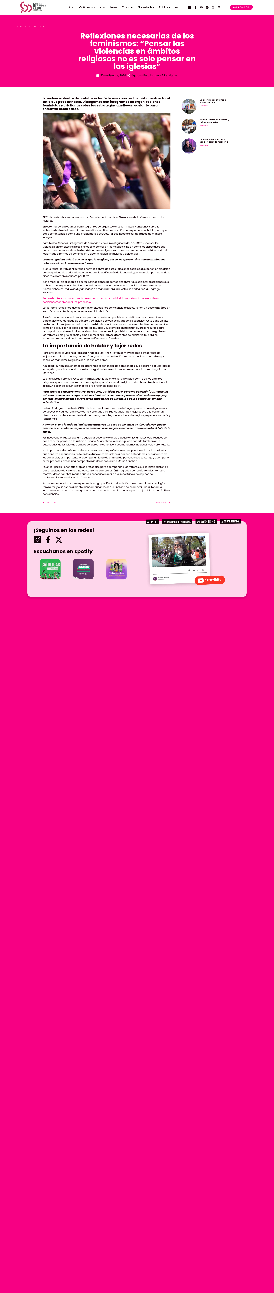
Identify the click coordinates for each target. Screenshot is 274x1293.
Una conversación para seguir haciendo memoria (214, 140)
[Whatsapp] (213, 7)
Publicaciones (169, 7)
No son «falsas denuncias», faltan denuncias (214, 120)
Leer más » (204, 106)
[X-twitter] (58, 539)
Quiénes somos (90, 7)
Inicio (70, 7)
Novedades (146, 7)
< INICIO (22, 26)
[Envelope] (219, 7)
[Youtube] (201, 7)
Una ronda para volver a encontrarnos (213, 101)
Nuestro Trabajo (121, 7)
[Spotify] (207, 7)
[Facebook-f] (195, 7)
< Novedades (37, 26)
